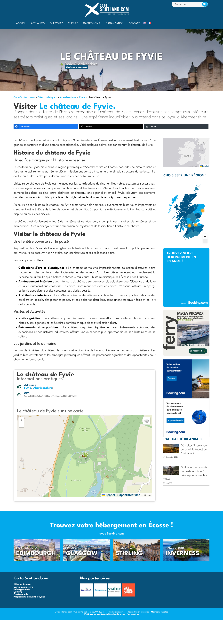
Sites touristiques (47, 97)
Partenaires (133, 614)
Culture (18, 592)
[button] (86, 455)
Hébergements (22, 589)
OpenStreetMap (129, 495)
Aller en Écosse (22, 584)
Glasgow (82, 554)
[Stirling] (136, 560)
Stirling (129, 554)
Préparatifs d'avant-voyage (29, 597)
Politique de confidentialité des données (104, 614)
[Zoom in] (205, 236)
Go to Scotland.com (24, 97)
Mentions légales (159, 612)
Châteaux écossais (76, 67)
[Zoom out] (205, 241)
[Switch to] (145, 23)
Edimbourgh (36, 554)
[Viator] (115, 596)
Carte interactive (23, 587)
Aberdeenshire (85, 64)
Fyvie (69, 64)
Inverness (182, 554)
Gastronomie (21, 594)
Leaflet (110, 495)
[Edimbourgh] (37, 560)
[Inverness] (186, 560)
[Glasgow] (86, 560)
